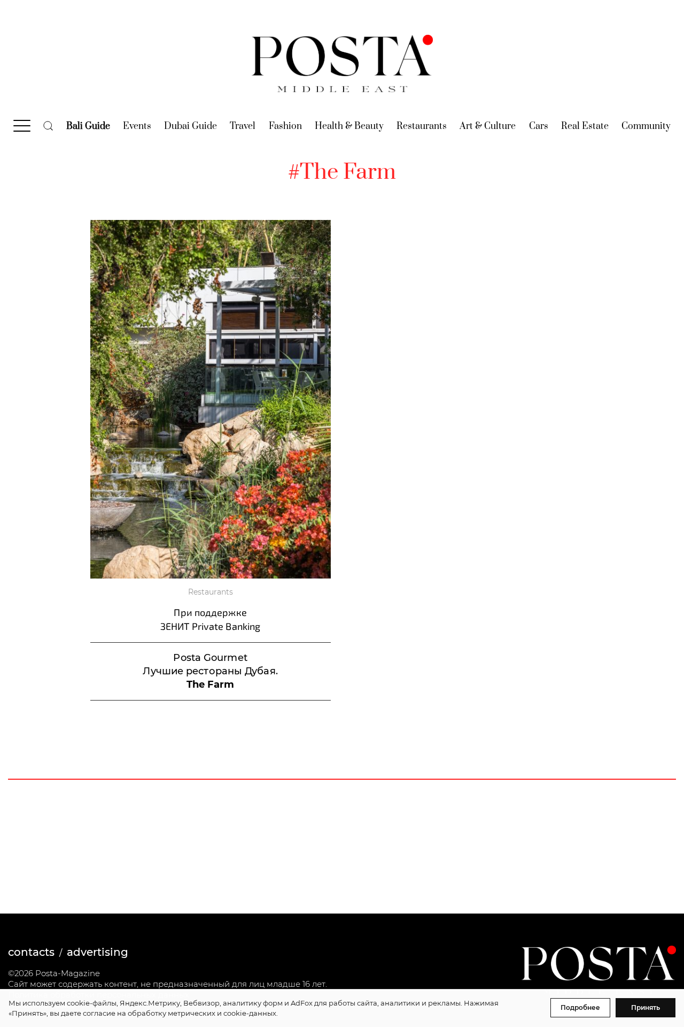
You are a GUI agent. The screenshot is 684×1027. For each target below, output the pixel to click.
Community (646, 126)
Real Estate (585, 126)
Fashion (285, 126)
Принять (645, 1007)
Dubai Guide (190, 126)
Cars (538, 126)
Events (137, 126)
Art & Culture (488, 126)
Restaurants (422, 126)
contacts (31, 952)
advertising (97, 952)
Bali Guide (88, 126)
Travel (242, 126)
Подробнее (580, 1007)
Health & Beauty (349, 126)
